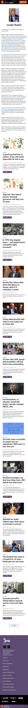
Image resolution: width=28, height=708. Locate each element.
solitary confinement (8, 45)
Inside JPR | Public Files (8, 663)
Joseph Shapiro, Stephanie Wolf (9, 250)
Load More (14, 625)
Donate (24, 2)
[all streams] (26, 706)
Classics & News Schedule (8, 684)
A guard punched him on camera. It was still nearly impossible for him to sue (13, 156)
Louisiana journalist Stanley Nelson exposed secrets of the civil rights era (13, 602)
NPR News (5, 152)
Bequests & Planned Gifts (8, 678)
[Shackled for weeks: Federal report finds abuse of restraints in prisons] (13, 509)
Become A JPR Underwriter (8, 672)
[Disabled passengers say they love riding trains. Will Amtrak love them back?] (13, 467)
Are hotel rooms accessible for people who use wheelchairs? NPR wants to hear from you (14, 443)
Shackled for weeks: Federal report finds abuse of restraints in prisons (13, 521)
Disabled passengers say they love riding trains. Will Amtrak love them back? (14, 480)
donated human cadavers (14, 51)
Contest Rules (6, 666)
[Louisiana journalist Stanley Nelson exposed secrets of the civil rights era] (13, 588)
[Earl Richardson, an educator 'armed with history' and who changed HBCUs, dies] (13, 389)
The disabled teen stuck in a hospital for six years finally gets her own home (13, 559)
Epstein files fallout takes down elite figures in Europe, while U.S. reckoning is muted (13, 286)
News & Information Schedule (9, 690)
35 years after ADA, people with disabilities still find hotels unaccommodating (14, 361)
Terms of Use (5, 660)
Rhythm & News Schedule (8, 687)
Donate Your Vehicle (7, 675)
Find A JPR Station (7, 681)
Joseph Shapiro (6, 292)
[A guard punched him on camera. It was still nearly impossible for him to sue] (13, 144)
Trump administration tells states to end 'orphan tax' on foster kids (13, 321)
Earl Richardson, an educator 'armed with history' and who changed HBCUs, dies (13, 403)
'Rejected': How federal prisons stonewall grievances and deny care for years (13, 198)
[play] (2, 706)
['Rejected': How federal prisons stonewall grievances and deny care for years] (13, 184)
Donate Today (6, 669)
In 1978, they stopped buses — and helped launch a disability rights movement (14, 243)
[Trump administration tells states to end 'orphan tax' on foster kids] (13, 308)
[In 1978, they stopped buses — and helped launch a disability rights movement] (13, 229)
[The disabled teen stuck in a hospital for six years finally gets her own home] (13, 546)
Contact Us (5, 657)
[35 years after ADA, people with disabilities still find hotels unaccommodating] (13, 349)
